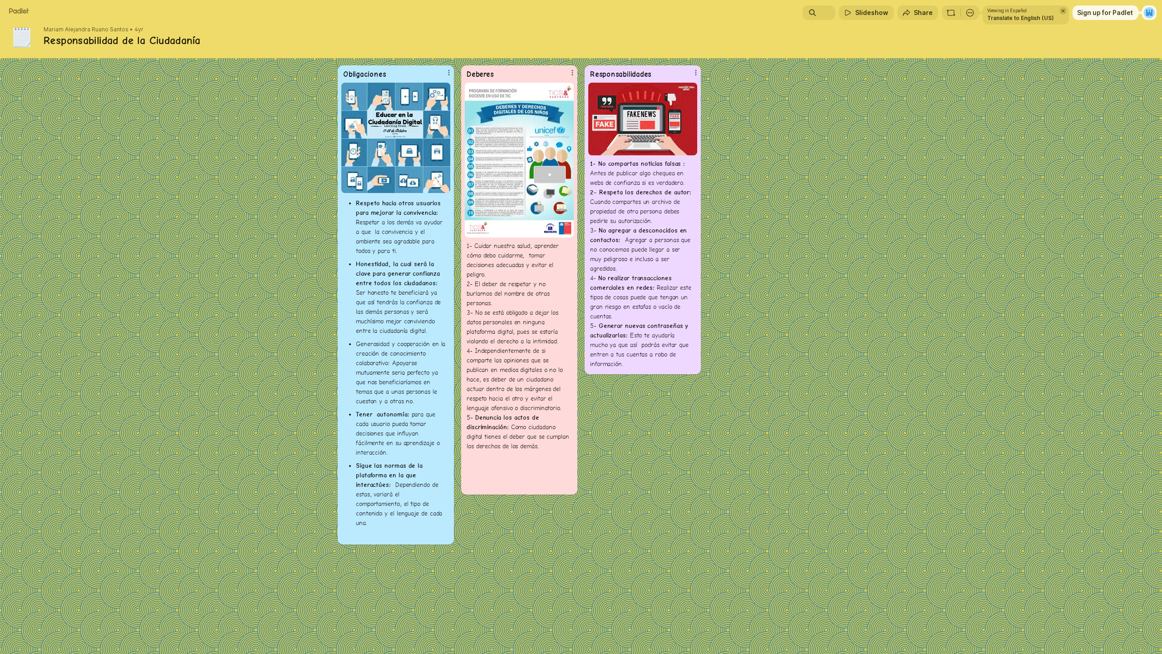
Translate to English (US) (1020, 18)
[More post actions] (449, 73)
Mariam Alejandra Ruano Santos (86, 29)
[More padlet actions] (970, 12)
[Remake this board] (951, 12)
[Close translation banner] (1063, 11)
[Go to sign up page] (1149, 12)
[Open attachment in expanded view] (395, 138)
